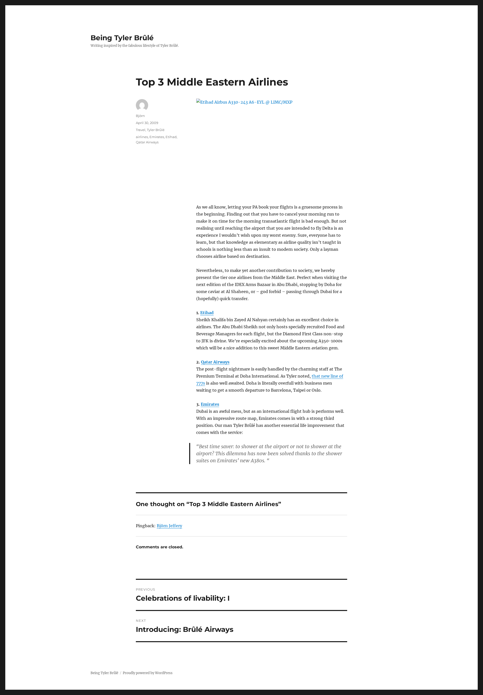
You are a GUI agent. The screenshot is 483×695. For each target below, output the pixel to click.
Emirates (210, 404)
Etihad (207, 312)
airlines (142, 137)
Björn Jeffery (169, 525)
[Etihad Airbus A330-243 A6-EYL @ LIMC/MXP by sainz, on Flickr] (271, 140)
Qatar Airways (215, 361)
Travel (140, 130)
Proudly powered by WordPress (148, 673)
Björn (140, 116)
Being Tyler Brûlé (122, 37)
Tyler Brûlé (156, 130)
